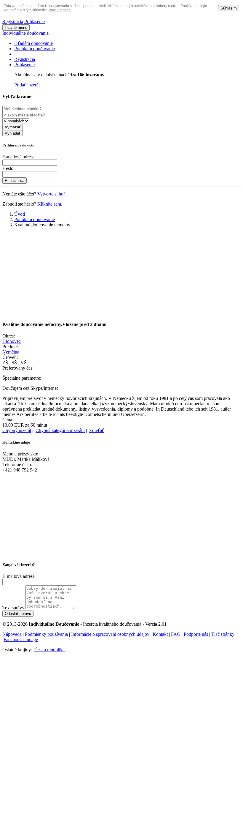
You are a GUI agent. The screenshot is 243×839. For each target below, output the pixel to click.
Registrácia (12, 21)
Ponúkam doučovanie (34, 48)
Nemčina (10, 351)
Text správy (13, 607)
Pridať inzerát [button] (27, 84)
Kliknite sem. (49, 203)
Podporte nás (196, 634)
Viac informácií (60, 10)
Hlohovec (11, 341)
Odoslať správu (18, 613)
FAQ (175, 634)
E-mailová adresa (18, 156)
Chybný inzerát (16, 430)
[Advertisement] (121, 274)
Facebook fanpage (21, 639)
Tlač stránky (222, 634)
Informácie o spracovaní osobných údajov (110, 634)
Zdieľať (96, 430)
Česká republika (49, 649)
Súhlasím (228, 8)
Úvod (19, 214)
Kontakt (160, 634)
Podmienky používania (46, 634)
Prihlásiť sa (14, 180)
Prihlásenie (34, 21)
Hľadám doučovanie (33, 43)
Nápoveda (12, 634)
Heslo (7, 168)
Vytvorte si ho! (51, 193)
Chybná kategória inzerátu (60, 430)
